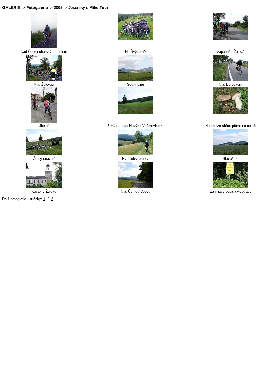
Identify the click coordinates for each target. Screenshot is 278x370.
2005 (58, 7)
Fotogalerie (37, 7)
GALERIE (11, 7)
